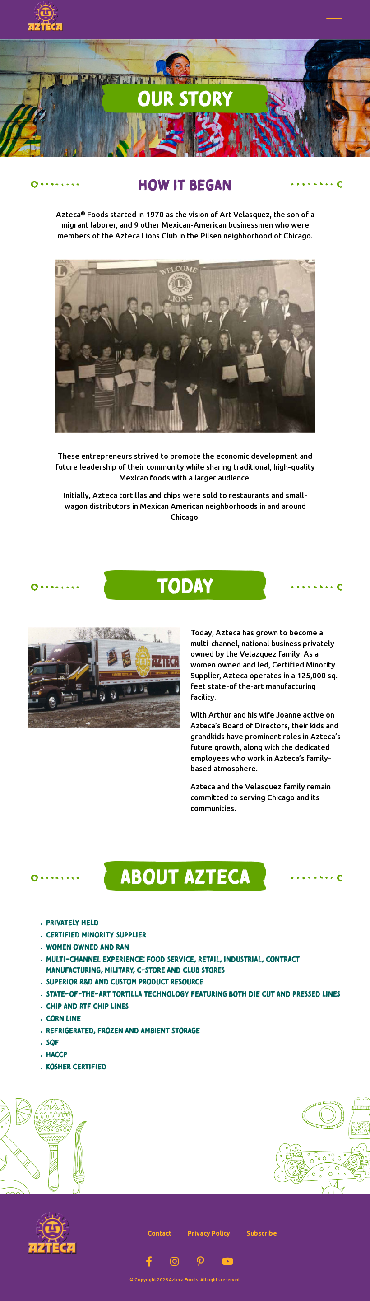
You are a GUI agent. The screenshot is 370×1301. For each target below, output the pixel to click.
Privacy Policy (209, 1233)
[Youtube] (227, 1260)
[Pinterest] (200, 1260)
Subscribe (261, 1233)
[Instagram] (174, 1260)
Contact (159, 1233)
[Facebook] (149, 1260)
